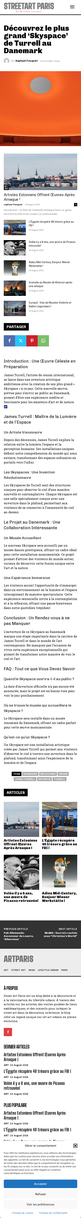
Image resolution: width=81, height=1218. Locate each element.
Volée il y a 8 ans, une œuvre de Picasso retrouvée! (21, 897)
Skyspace (44, 779)
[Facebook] (9, 340)
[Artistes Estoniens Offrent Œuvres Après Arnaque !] (21, 819)
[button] (75, 1146)
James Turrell (25, 779)
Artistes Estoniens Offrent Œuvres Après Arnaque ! (20, 844)
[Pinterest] (32, 340)
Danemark (30, 773)
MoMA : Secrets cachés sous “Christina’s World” (60, 934)
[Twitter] (20, 340)
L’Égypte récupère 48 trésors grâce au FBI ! (59, 844)
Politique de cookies (22, 1212)
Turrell (59, 779)
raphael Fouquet (26, 61)
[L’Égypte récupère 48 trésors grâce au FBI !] (59, 819)
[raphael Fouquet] (7, 61)
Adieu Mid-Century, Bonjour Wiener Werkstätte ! (59, 897)
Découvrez (48, 773)
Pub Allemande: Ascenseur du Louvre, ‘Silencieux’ (19, 936)
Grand (63, 773)
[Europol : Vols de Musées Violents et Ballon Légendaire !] (15, 308)
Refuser (40, 1194)
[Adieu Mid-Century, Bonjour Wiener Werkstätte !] (59, 872)
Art (6, 188)
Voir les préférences (40, 1204)
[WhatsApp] (43, 340)
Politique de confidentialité (53, 1212)
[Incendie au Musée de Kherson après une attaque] (15, 288)
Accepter (40, 1184)
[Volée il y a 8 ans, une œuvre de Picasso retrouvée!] (21, 872)
